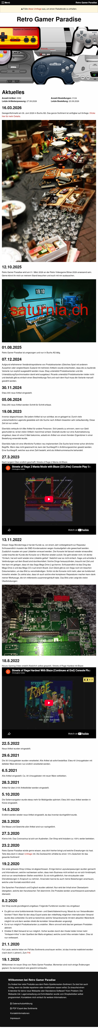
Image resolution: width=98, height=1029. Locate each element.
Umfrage (28, 853)
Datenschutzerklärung (22, 1003)
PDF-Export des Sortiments (24, 1008)
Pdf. (29, 952)
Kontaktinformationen (19, 1013)
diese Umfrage (35, 8)
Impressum (15, 1018)
